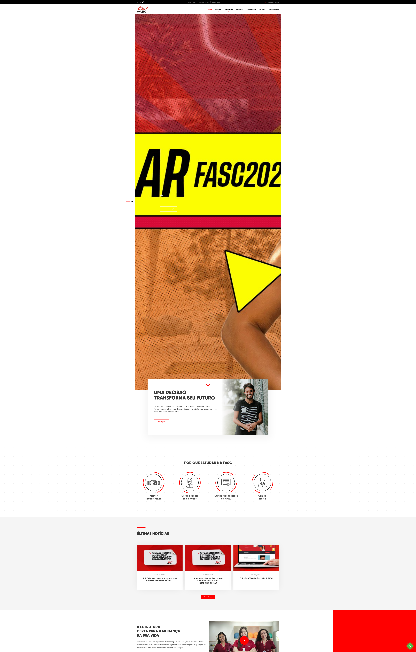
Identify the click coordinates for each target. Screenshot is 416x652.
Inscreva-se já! (168, 209)
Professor (192, 2)
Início (210, 9)
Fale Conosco (274, 9)
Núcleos (218, 9)
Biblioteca (216, 2)
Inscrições (162, 422)
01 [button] (132, 201)
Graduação (229, 9)
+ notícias (208, 597)
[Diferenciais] (208, 386)
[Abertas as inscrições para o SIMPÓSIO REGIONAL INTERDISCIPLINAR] (208, 567)
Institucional (251, 9)
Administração (204, 2)
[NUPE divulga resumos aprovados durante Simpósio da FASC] (160, 567)
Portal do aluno (273, 2)
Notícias (262, 9)
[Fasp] (142, 12)
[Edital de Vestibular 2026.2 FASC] (256, 567)
